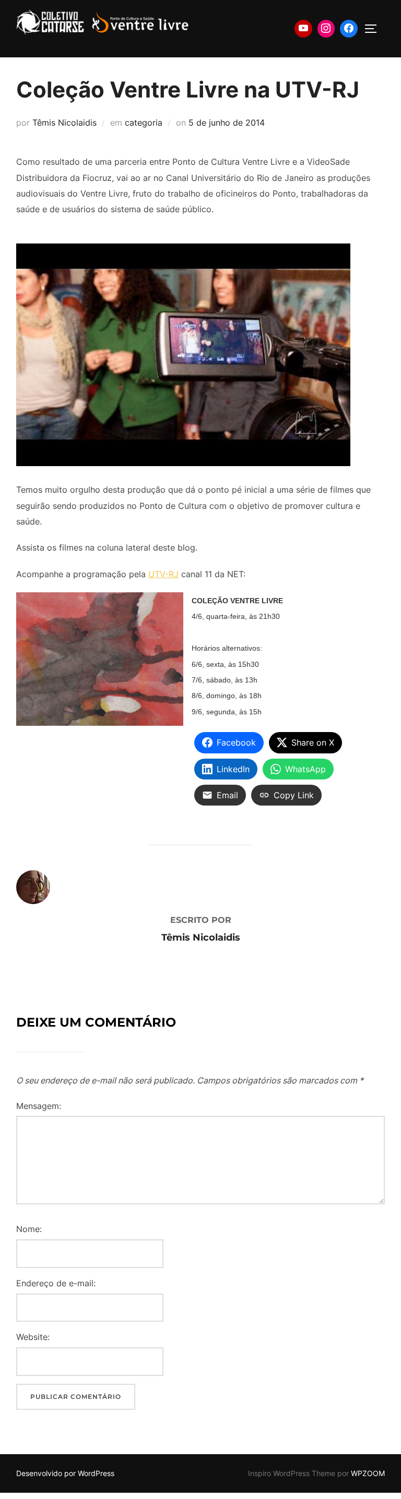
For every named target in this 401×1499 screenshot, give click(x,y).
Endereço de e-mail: (56, 1283)
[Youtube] (303, 28)
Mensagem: (38, 1106)
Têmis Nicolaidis (64, 122)
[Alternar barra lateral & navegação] (374, 28)
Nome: (29, 1229)
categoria (143, 122)
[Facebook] (348, 28)
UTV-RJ (163, 574)
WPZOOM (368, 1473)
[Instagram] (326, 28)
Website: (33, 1337)
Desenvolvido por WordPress (65, 1473)
